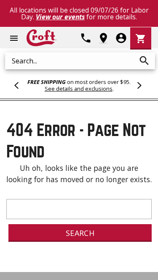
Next (137, 85)
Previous (20, 85)
